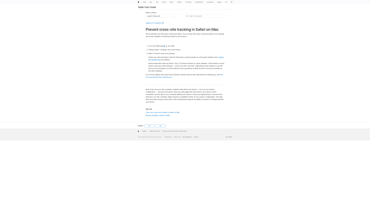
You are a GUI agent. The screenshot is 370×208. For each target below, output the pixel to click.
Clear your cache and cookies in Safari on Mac (163, 112)
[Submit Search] (187, 16)
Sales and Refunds (187, 137)
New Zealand (229, 137)
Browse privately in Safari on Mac (158, 115)
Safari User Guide (147, 7)
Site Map (196, 137)
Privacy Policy (168, 137)
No (160, 126)
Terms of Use (177, 137)
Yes (149, 126)
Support (144, 131)
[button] (226, 2)
